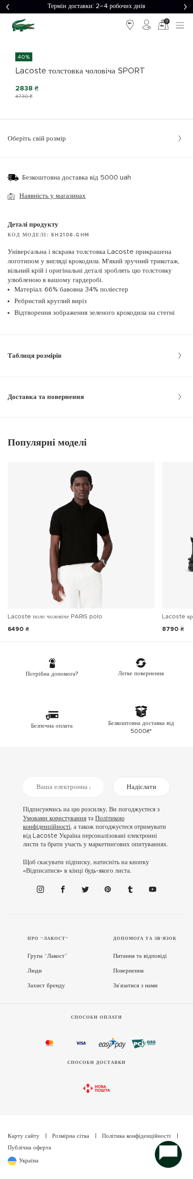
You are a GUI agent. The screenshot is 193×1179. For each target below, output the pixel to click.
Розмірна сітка (70, 1136)
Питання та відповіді (140, 956)
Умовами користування (54, 818)
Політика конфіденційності (136, 1136)
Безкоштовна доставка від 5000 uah (76, 177)
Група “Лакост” (47, 956)
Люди (34, 971)
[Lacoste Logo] (23, 25)
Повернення (128, 971)
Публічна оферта (29, 1148)
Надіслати (141, 787)
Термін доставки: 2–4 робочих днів (96, 6)
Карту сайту (23, 1136)
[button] (7, 7)
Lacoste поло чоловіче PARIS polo (55, 617)
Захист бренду (46, 986)
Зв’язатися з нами (135, 986)
